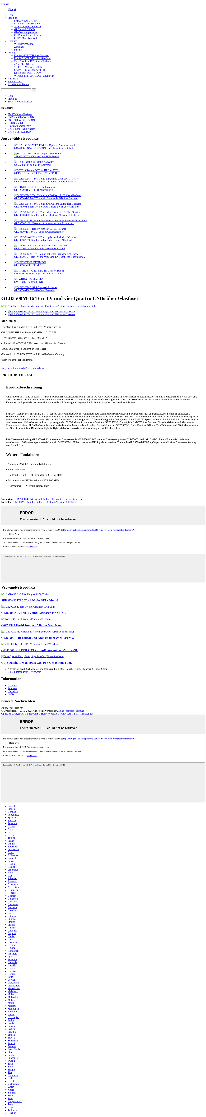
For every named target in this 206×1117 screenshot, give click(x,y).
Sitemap (80, 710)
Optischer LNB (9, 713)
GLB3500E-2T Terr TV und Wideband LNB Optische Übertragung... (49, 256)
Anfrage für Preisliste (12, 707)
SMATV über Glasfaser (26, 20)
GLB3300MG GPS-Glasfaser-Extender (34, 290)
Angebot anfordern (11, 368)
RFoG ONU (59, 713)
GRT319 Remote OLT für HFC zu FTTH (35, 173)
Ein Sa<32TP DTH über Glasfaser (31, 55)
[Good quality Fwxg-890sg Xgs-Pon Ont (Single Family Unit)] (32, 656)
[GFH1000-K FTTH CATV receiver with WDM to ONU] (32, 644)
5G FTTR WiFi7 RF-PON (27, 26)
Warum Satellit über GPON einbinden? (34, 75)
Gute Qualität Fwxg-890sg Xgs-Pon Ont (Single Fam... (37, 662)
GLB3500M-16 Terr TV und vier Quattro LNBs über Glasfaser (46, 215)
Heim (10, 15)
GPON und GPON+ (24, 29)
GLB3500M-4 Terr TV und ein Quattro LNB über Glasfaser (45, 181)
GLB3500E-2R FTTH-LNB (28, 265)
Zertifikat (18, 46)
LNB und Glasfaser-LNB (27, 23)
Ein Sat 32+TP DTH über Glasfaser (32, 58)
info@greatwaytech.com (24, 671)
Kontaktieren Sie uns (18, 84)
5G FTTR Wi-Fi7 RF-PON (28, 67)
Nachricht (13, 78)
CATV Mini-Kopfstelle (26, 38)
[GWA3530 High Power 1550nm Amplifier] (26, 619)
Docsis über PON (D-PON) (28, 72)
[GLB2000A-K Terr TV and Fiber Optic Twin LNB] (28, 606)
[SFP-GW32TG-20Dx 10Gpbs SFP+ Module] (25, 594)
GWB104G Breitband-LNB (28, 282)
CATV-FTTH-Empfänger (79, 713)
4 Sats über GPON (23, 64)
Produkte (12, 17)
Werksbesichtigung (23, 43)
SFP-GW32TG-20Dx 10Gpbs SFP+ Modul (36, 156)
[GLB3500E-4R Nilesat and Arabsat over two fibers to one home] (37, 631)
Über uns (12, 41)
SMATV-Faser (25, 713)
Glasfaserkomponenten (25, 32)
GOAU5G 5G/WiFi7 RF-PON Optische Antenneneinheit (43, 148)
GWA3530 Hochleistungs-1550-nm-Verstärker (37, 273)
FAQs (11, 694)
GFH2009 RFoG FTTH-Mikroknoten (33, 190)
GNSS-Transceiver (42, 713)
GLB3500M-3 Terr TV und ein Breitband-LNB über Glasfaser (46, 198)
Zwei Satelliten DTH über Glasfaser (32, 61)
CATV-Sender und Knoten (28, 35)
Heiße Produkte (66, 710)
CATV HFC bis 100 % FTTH (29, 70)
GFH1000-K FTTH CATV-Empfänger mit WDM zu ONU (39, 650)
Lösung (11, 52)
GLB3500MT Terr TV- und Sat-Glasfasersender (38, 231)
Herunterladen (15, 81)
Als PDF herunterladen (33, 368)
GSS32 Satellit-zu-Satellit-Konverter (32, 164)
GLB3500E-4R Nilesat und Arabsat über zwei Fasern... (37, 637)
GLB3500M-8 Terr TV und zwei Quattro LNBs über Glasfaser (46, 206)
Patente (18, 49)
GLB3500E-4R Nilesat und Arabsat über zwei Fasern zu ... (44, 223)
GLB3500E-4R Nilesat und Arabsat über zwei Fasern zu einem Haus (49, 499)
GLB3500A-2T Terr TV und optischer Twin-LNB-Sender (44, 240)
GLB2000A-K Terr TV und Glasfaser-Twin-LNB (39, 248)
